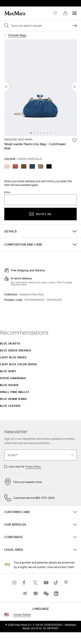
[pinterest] (66, 582)
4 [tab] (40, 133)
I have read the (24, 466)
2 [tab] (34, 133)
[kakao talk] (35, 593)
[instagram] (15, 582)
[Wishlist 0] (55, 13)
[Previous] (6, 87)
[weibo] (25, 593)
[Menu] (74, 13)
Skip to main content (16, 2)
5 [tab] (44, 133)
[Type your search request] (74, 25)
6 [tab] (47, 133)
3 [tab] (37, 133)
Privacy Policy (33, 466)
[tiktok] (56, 582)
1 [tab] (31, 133)
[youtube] (46, 582)
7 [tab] (50, 133)
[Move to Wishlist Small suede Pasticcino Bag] (74, 140)
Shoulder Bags (17, 35)
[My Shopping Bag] (65, 13)
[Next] (74, 87)
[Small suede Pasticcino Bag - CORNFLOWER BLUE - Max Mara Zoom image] (40, 88)
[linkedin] (56, 593)
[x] (35, 582)
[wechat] (46, 593)
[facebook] (25, 582)
